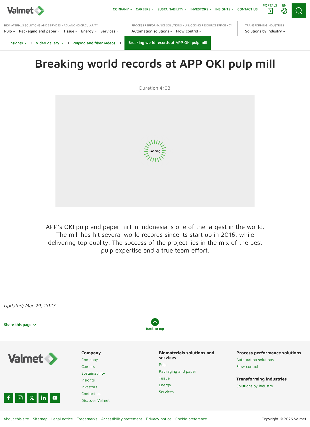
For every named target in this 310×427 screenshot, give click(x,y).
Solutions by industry (254, 386)
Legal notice (62, 419)
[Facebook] (8, 398)
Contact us (90, 393)
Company (89, 359)
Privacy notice (158, 419)
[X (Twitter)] (32, 398)
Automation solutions (255, 359)
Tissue (164, 378)
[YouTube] (55, 398)
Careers (88, 366)
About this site (16, 419)
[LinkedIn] (43, 398)
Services (166, 391)
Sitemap (40, 419)
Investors (89, 387)
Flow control (247, 366)
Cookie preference (191, 419)
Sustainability (93, 373)
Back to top (155, 328)
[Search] (299, 10)
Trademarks (87, 419)
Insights (88, 380)
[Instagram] (20, 398)
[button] (18, 42)
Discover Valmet (95, 400)
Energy (165, 385)
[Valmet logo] (25, 10)
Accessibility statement (121, 419)
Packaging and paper (177, 371)
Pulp (163, 364)
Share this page (17, 324)
